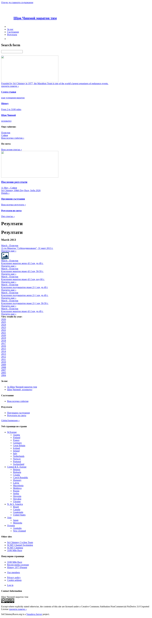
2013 (3, 354)
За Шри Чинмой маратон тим (22, 387)
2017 (3, 343)
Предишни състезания (18, 413)
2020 (3, 335)
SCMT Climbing (15, 547)
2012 (3, 356)
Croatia (16, 475)
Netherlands (18, 456)
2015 (3, 348)
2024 (3, 324)
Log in (10, 585)
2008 (3, 367)
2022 (3, 330)
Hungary (17, 480)
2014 (3, 351)
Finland (16, 437)
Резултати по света (16, 415)
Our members (13, 572)
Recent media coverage (18, 564)
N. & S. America (15, 504)
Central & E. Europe (16, 467)
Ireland (16, 451)
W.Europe (12, 432)
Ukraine (17, 501)
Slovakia (17, 499)
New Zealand (19, 531)
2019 (3, 338)
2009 (3, 364)
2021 (3, 332)
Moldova (17, 488)
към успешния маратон (13, 97)
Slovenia (17, 496)
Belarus (16, 469)
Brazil (16, 507)
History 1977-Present (17, 567)
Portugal (17, 461)
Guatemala (18, 512)
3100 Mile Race (14, 550)
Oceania (11, 525)
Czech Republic (20, 477)
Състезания (13, 32)
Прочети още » (8, 251)
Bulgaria (17, 472)
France (16, 440)
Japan (15, 520)
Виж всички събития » (12, 138)
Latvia (16, 483)
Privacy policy (14, 577)
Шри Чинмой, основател (19, 389)
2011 (3, 359)
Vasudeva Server (34, 614)
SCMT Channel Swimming (20, 545)
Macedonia (18, 485)
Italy (15, 453)
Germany (17, 443)
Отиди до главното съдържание (17, 2)
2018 (3, 340)
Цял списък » (8, 216)
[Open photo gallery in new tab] (5, 258)
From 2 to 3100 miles (11, 109)
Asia (9, 517)
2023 (3, 327)
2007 (3, 370)
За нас (10, 29)
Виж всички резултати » (13, 204)
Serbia (16, 493)
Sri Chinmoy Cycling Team (20, 542)
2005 (3, 372)
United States (19, 515)
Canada (16, 509)
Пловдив (5, 132)
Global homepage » (10, 420)
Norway (17, 459)
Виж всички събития (17, 401)
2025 (3, 322)
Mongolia (17, 523)
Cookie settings (14, 580)
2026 (3, 319)
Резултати (12, 34)
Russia (16, 491)
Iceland (16, 448)
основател (6, 121)
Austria (16, 435)
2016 (3, 346)
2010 (3, 362)
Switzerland (18, 464)
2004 (3, 375)
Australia (17, 528)
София (4, 135)
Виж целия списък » (11, 149)
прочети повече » (18, 609)
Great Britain (19, 445)
